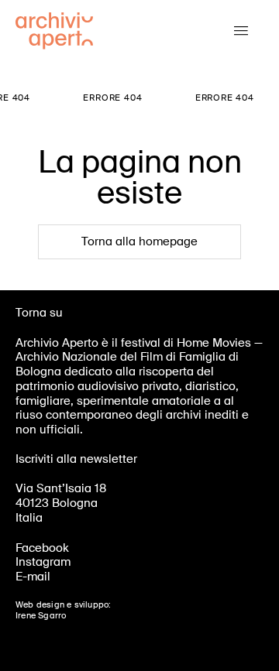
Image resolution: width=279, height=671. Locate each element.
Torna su (39, 312)
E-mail (33, 576)
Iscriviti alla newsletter (76, 459)
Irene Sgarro (41, 615)
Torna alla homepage (139, 241)
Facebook (42, 548)
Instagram (43, 562)
